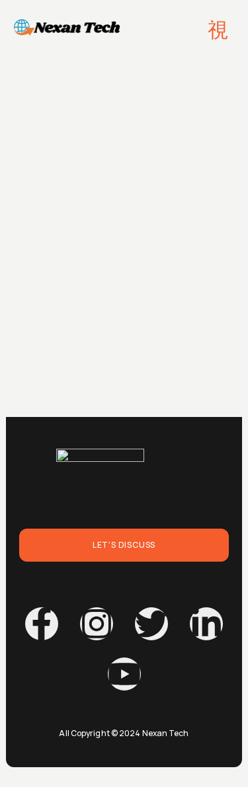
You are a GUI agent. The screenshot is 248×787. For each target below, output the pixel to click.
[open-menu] (218, 30)
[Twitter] (151, 623)
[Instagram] (96, 623)
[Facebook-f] (41, 623)
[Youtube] (124, 674)
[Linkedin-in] (206, 623)
